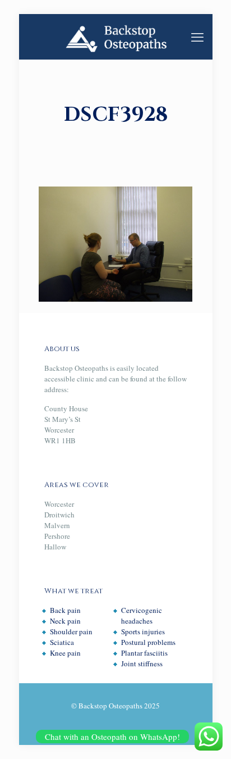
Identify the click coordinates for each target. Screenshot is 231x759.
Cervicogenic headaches (141, 615)
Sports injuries (143, 631)
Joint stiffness (142, 663)
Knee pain (65, 653)
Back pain (65, 610)
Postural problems (148, 642)
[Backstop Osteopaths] (115, 36)
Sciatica (62, 642)
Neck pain (65, 621)
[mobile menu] (197, 36)
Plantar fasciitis (144, 653)
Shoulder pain (71, 631)
